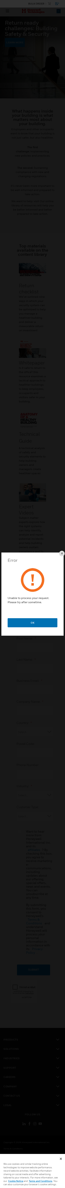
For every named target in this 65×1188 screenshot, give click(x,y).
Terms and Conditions (40, 1181)
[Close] (61, 1159)
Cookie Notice (15, 1181)
